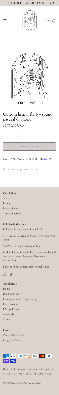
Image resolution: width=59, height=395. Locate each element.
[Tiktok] (11, 274)
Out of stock (29, 146)
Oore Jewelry (16, 382)
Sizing (34, 169)
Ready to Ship (10, 304)
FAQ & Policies (11, 309)
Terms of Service (12, 213)
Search (6, 198)
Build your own (11, 294)
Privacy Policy (11, 208)
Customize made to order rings (20, 299)
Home (6, 288)
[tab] (17, 169)
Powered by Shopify (32, 382)
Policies (7, 203)
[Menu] (5, 21)
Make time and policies (15, 169)
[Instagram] (4, 274)
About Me (8, 314)
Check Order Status (14, 335)
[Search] (47, 21)
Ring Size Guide (12, 340)
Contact (7, 319)
